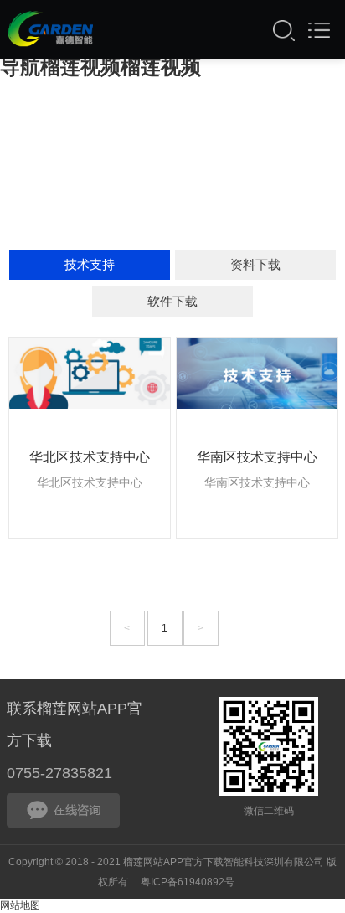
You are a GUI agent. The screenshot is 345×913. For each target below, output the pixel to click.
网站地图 (20, 905)
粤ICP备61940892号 (187, 882)
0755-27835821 (59, 773)
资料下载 (255, 264)
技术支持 (89, 264)
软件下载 (172, 301)
